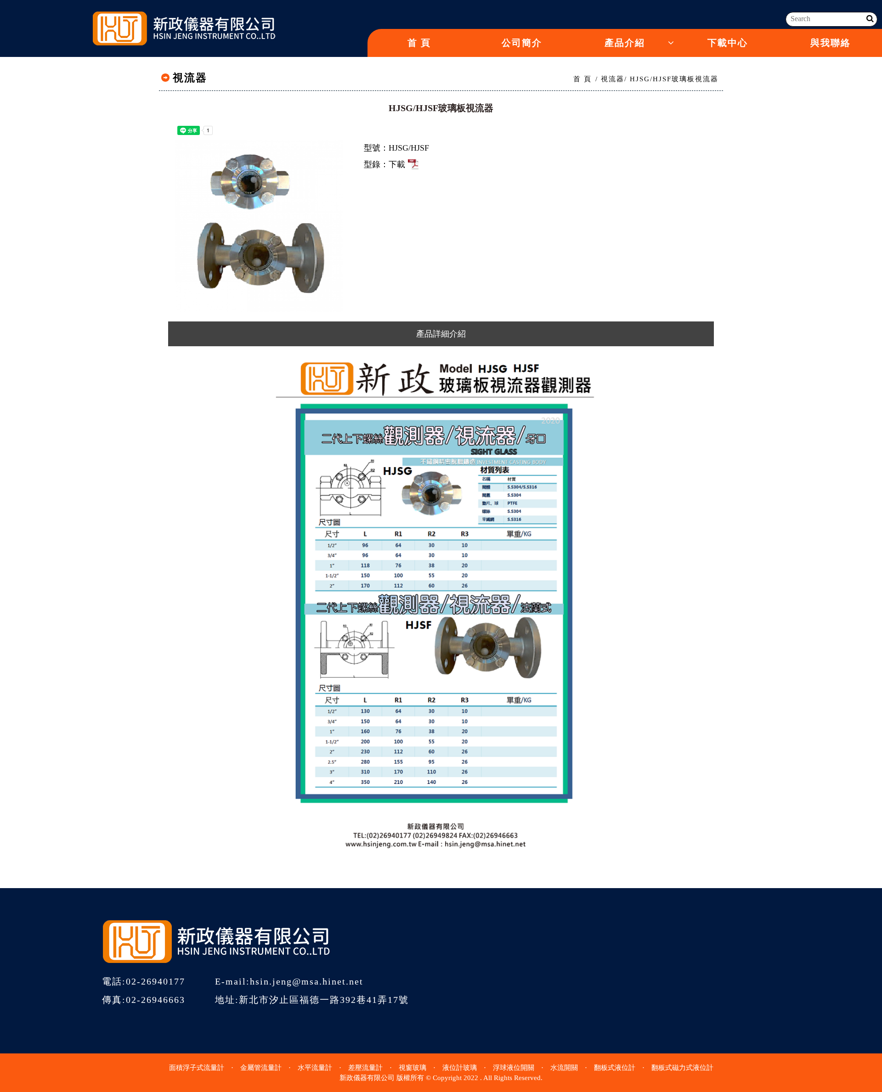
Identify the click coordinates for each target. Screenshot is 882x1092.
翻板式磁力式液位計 (682, 1067)
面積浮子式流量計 (196, 1067)
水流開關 (564, 1067)
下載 (397, 164)
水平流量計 (315, 1067)
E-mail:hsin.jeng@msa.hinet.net (289, 981)
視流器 (612, 79)
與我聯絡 (830, 43)
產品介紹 (625, 43)
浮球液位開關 (513, 1067)
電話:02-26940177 (143, 981)
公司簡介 (522, 43)
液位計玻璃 (459, 1067)
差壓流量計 (365, 1067)
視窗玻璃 (412, 1067)
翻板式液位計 (614, 1067)
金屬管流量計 (261, 1067)
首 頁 (419, 43)
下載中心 (727, 43)
